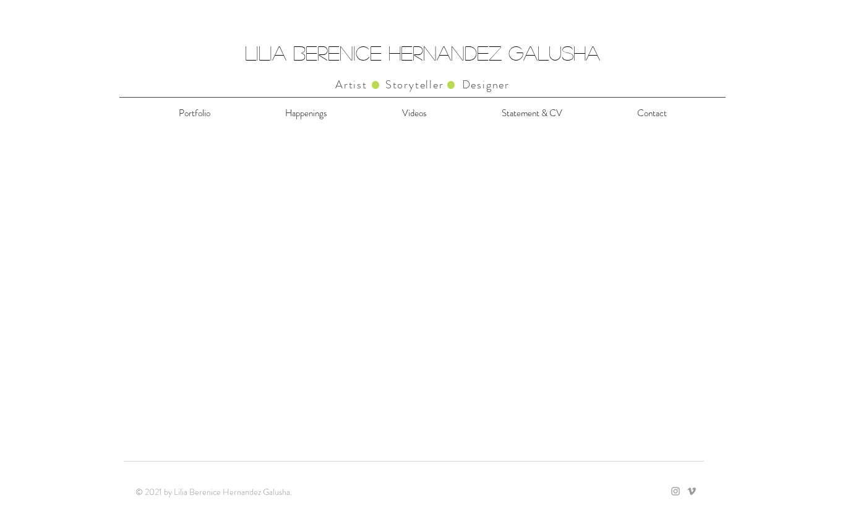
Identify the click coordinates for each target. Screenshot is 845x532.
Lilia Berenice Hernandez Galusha (422, 52)
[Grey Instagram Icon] (675, 491)
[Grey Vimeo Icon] (691, 491)
